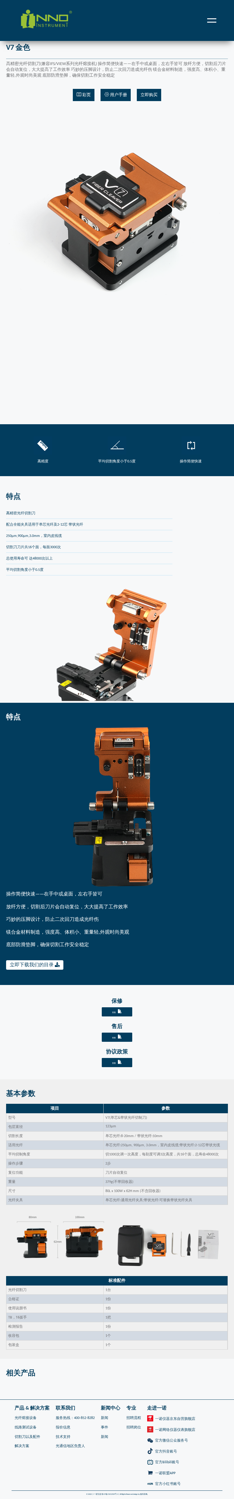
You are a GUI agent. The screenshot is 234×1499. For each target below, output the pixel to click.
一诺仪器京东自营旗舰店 (175, 1419)
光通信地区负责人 (70, 1446)
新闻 (104, 1418)
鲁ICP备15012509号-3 (109, 1494)
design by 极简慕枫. (140, 1494)
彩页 (86, 95)
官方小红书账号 (168, 1484)
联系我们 (65, 1408)
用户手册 (118, 95)
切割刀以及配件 (27, 1437)
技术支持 (63, 1437)
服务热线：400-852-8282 (75, 1418)
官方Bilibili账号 (167, 1462)
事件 (104, 1427)
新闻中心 (110, 1408)
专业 (131, 1408)
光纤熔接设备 (26, 1418)
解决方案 (22, 1446)
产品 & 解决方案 (32, 1408)
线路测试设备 (26, 1427)
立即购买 (149, 95)
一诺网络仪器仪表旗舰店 (175, 1430)
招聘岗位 (133, 1427)
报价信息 (63, 1427)
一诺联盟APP (165, 1473)
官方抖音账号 (166, 1451)
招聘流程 (133, 1418)
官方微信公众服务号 (171, 1440)
